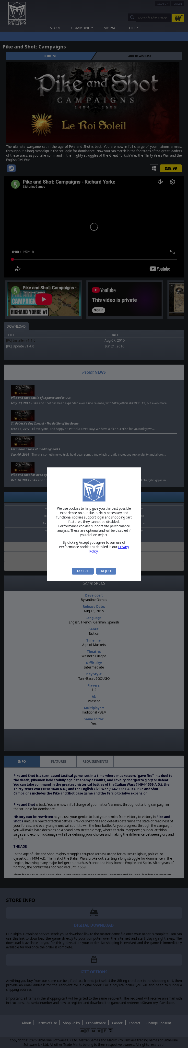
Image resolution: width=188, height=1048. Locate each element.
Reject (106, 571)
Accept (83, 571)
